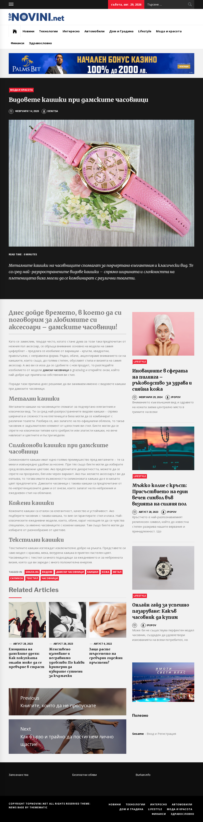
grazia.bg (32, 572)
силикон (16, 578)
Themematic (39, 807)
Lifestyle (144, 31)
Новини (28, 31)
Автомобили (94, 31)
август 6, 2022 (103, 643)
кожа (105, 572)
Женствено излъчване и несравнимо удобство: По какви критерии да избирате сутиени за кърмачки (66, 662)
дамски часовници (56, 370)
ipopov (176, 397)
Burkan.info (143, 775)
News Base (17, 807)
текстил (32, 578)
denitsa (52, 111)
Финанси (17, 43)
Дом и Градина (121, 31)
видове (47, 572)
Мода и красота (169, 31)
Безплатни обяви (84, 775)
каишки (92, 572)
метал (117, 572)
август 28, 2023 (23, 643)
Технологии (48, 31)
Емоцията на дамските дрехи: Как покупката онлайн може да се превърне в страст (26, 658)
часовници (50, 578)
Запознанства (18, 775)
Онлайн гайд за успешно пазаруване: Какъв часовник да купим (160, 611)
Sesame (138, 734)
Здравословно (40, 43)
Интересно (71, 31)
